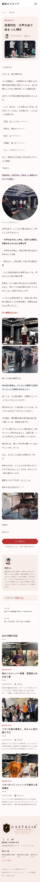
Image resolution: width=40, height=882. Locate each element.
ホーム (4, 12)
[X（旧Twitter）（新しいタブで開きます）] (3, 839)
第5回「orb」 (19, 598)
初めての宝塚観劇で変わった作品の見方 (18, 610)
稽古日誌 (12, 12)
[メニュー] (35, 3)
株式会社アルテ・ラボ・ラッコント (13, 872)
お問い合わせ (11, 875)
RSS (3, 875)
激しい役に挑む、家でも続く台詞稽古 (17, 620)
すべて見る (7, 860)
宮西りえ (27, 36)
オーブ (23, 480)
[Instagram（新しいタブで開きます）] (8, 839)
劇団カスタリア (11, 4)
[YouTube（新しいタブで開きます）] (12, 839)
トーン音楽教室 (31, 872)
